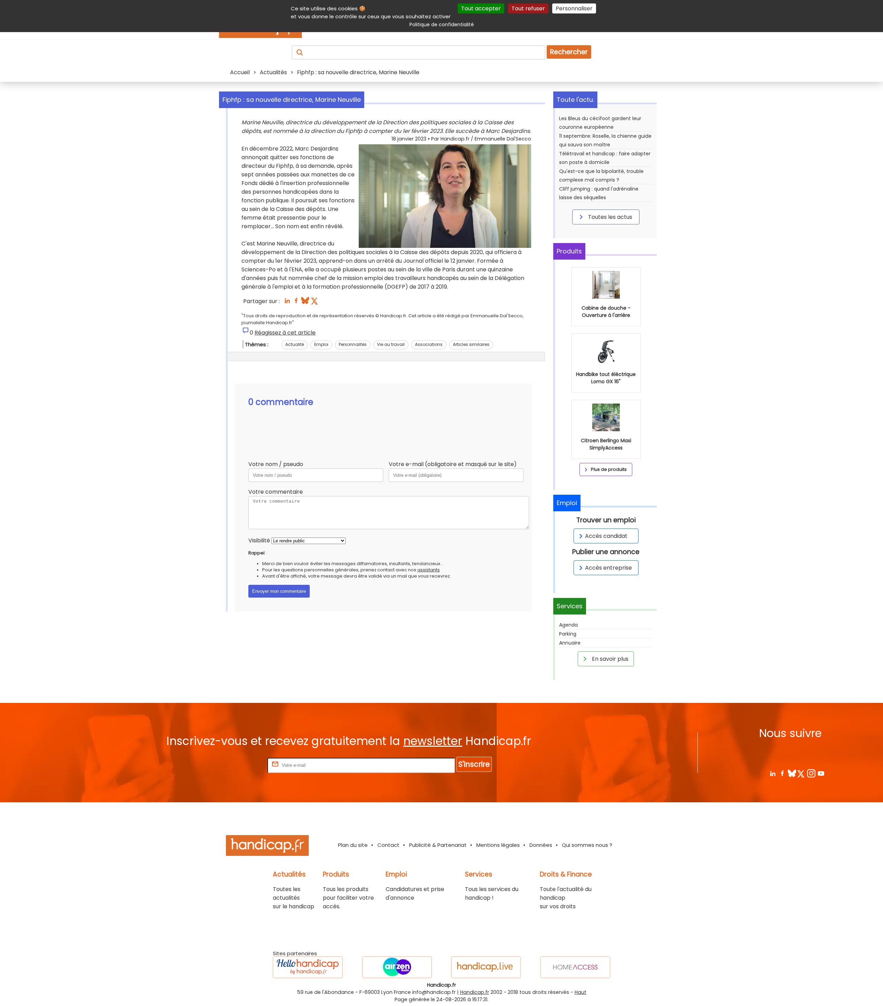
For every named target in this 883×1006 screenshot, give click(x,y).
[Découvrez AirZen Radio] (397, 967)
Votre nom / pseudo (275, 464)
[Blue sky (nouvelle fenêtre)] (305, 303)
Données (540, 845)
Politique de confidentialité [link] (441, 24)
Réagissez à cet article (285, 333)
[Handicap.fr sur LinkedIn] (772, 773)
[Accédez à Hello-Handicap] (308, 967)
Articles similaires (471, 344)
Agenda (568, 624)
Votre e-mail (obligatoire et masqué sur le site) (453, 464)
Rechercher (569, 52)
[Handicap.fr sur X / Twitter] (801, 773)
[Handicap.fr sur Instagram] (811, 773)
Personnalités (353, 344)
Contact (388, 845)
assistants (428, 570)
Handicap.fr (474, 992)
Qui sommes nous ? (587, 845)
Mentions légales (498, 845)
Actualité (294, 344)
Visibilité (259, 540)
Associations (429, 344)
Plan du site (353, 845)
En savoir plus (609, 659)
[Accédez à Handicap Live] (486, 967)
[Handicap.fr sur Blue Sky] (792, 773)
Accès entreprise (608, 568)
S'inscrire (474, 764)
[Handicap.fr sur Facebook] (782, 773)
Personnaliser (574, 8)
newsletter (432, 741)
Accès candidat (606, 536)
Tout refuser (528, 8)
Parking (567, 633)
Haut (580, 992)
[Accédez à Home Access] (575, 967)
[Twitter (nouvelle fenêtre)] (315, 303)
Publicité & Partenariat (438, 845)
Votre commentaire (275, 492)
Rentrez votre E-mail (238, 765)
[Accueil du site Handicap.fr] (267, 846)
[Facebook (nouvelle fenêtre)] (296, 303)
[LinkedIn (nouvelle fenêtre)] (287, 303)
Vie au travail (391, 344)
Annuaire (570, 642)
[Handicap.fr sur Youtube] (821, 773)
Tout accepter (481, 8)
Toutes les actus (609, 217)
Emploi (321, 344)
